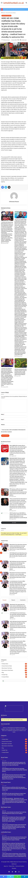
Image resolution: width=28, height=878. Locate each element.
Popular (4, 600)
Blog (3, 672)
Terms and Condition (19, 866)
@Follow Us (4, 715)
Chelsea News (5, 663)
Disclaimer (14, 868)
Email (2, 419)
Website (3, 424)
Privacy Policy (11, 866)
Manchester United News (7, 670)
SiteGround (14, 863)
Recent (13, 600)
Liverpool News (5, 676)
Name (2, 414)
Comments (22, 600)
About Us (6, 866)
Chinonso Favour (6, 39)
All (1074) (14, 522)
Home (3, 12)
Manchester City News (7, 668)
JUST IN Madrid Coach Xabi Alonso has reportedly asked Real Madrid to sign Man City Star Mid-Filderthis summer (18, 554)
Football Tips (4, 674)
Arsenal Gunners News (11, 12)
